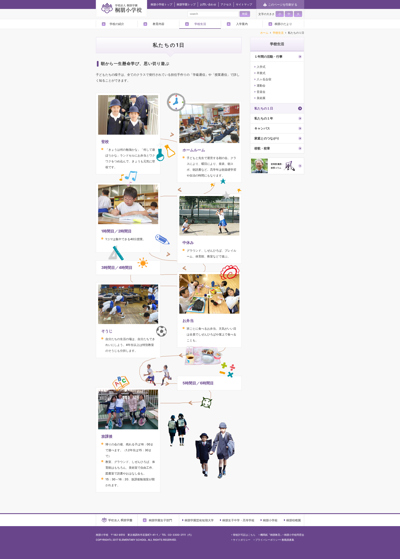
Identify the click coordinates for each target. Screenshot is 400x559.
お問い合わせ (208, 4)
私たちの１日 (263, 108)
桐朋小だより (283, 24)
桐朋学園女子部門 (160, 520)
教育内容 (158, 24)
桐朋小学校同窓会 (294, 534)
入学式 (261, 66)
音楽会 (261, 91)
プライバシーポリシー (267, 539)
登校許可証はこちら (244, 534)
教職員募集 (288, 539)
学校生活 (200, 24)
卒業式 (261, 73)
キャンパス (262, 128)
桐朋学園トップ (186, 4)
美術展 (261, 98)
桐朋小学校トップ (161, 4)
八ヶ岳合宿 (264, 79)
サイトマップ (244, 4)
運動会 (261, 85)
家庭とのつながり (266, 138)
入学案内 (242, 24)
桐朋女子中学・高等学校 (238, 520)
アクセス (226, 4)
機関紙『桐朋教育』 (271, 534)
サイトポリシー (241, 539)
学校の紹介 (117, 24)
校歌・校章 (262, 148)
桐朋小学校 (270, 520)
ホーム (264, 33)
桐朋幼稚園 (293, 520)
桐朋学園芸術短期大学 (199, 520)
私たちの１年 (263, 118)
